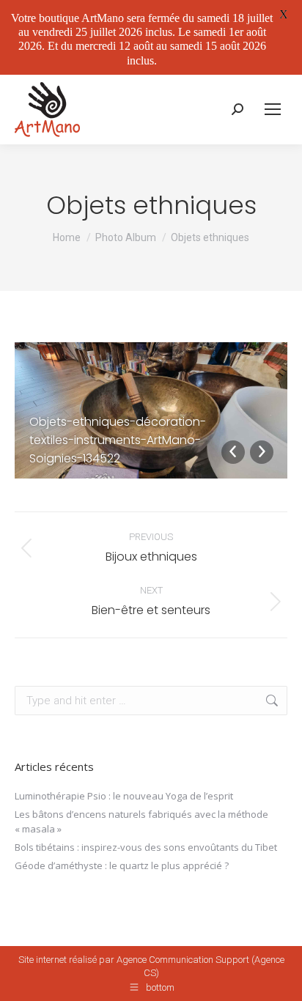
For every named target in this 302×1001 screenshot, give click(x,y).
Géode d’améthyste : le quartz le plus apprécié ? (122, 865)
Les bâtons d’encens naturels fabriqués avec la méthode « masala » (141, 821)
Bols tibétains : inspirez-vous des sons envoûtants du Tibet (146, 847)
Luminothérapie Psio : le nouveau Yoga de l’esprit (124, 795)
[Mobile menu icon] (272, 109)
